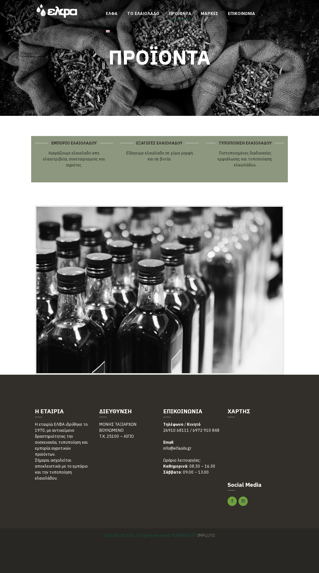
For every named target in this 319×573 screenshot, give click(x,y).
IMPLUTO (206, 535)
